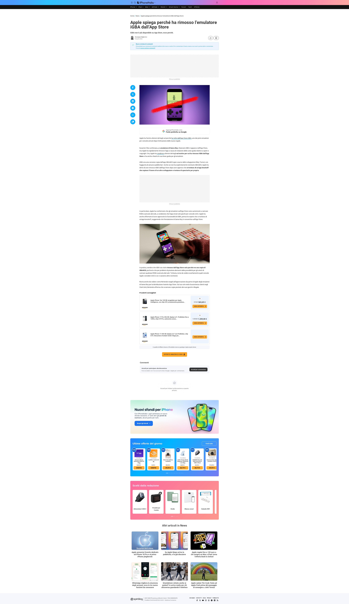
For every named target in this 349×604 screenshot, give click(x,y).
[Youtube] (203, 600)
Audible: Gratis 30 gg (153, 460)
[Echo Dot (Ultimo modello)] (168, 453)
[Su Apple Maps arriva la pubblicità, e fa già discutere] (174, 540)
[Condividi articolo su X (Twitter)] (132, 94)
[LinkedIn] (214, 600)
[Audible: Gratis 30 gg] (153, 453)
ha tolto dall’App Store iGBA (181, 138)
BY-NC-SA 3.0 (160, 600)
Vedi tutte (209, 444)
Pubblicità (216, 598)
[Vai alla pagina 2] (174, 516)
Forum (183, 7)
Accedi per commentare (198, 369)
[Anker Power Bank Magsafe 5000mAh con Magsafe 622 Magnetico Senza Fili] (182, 453)
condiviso (160, 153)
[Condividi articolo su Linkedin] (132, 101)
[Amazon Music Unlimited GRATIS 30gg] (138, 453)
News (137, 16)
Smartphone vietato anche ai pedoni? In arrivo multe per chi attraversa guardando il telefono (174, 585)
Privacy (209, 598)
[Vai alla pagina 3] (176, 516)
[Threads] (209, 600)
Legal (204, 598)
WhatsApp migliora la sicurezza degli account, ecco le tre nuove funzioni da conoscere (145, 585)
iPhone (132, 7)
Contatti (199, 598)
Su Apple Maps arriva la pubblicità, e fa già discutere (174, 553)
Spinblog (154, 598)
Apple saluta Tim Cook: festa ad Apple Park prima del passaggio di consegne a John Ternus (204, 585)
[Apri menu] (155, 2)
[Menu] (131, 2)
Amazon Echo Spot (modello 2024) (212, 460)
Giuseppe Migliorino (141, 37)
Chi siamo (192, 598)
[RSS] (217, 600)
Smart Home (173, 7)
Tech (190, 7)
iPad (140, 7)
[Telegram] (211, 600)
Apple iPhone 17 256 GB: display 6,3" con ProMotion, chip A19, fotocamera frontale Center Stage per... (169, 335)
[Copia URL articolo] (132, 121)
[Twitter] (200, 600)
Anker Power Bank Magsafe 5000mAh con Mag (182, 461)
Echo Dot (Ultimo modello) (168, 460)
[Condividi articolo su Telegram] (132, 108)
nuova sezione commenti (148, 48)
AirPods (154, 7)
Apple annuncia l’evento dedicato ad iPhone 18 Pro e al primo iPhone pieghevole (145, 554)
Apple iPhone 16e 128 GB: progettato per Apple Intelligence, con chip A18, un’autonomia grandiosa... (167, 301)
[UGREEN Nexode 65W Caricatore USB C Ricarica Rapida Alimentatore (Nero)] (197, 453)
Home (132, 16)
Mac (146, 7)
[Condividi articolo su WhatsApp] (132, 114)
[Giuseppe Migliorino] (132, 38)
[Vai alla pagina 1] (172, 516)
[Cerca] (134, 2)
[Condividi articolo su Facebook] (132, 87)
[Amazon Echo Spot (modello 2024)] (211, 453)
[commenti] (210, 38)
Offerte (196, 7)
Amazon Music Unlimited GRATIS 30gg (139, 461)
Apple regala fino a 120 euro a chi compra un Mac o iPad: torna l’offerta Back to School (204, 554)
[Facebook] (197, 600)
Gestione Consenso (170, 600)
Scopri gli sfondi (142, 423)
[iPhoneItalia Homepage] (145, 2)
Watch (163, 7)
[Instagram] (206, 600)
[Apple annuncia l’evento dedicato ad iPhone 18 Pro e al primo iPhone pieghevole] (145, 540)
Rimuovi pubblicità (174, 79)
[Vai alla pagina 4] (177, 516)
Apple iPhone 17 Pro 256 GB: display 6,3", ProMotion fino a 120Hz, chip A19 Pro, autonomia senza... (169, 318)
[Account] (217, 2)
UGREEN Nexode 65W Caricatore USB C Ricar (197, 461)
